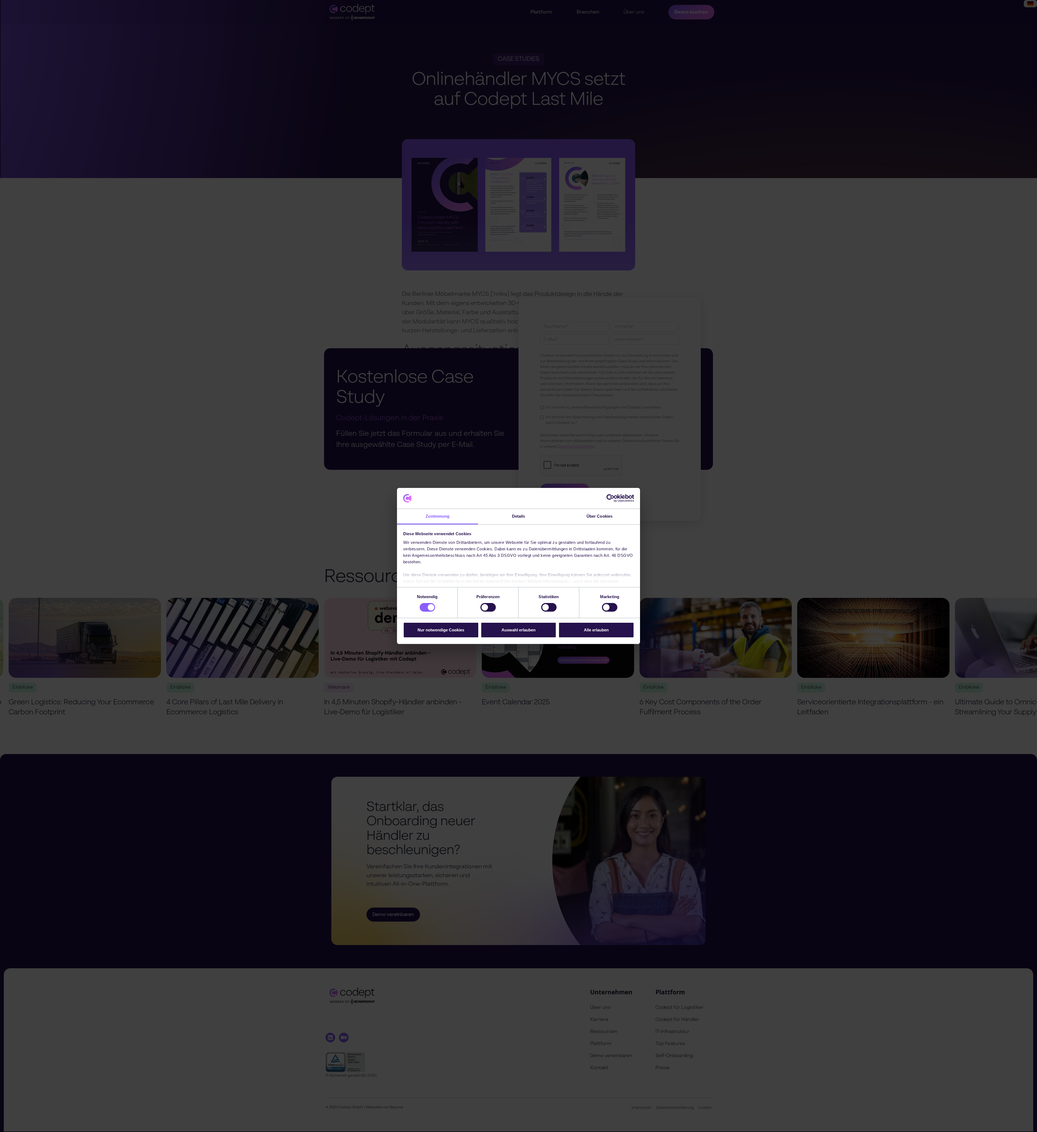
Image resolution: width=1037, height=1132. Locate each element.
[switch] (488, 607)
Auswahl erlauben (518, 630)
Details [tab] (518, 516)
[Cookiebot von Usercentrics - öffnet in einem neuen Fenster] (610, 498)
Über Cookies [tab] (599, 516)
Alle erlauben (596, 630)
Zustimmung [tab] (438, 516)
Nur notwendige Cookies (441, 630)
